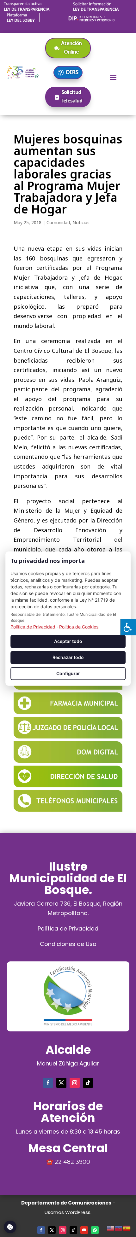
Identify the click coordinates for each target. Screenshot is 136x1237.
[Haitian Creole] (119, 1227)
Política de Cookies (78, 626)
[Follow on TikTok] (88, 1083)
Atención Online (71, 47)
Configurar (68, 673)
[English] (111, 1227)
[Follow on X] (61, 1083)
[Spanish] (127, 1227)
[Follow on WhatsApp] (95, 1230)
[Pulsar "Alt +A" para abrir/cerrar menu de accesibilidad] (128, 627)
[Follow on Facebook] (48, 1083)
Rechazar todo (68, 657)
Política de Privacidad (68, 928)
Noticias (81, 222)
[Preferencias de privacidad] (10, 1227)
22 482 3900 (72, 1161)
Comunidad (58, 222)
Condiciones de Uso (68, 944)
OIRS (71, 72)
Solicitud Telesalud (71, 96)
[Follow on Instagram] (75, 1083)
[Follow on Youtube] (84, 1230)
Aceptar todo (68, 641)
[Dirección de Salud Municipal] (68, 785)
